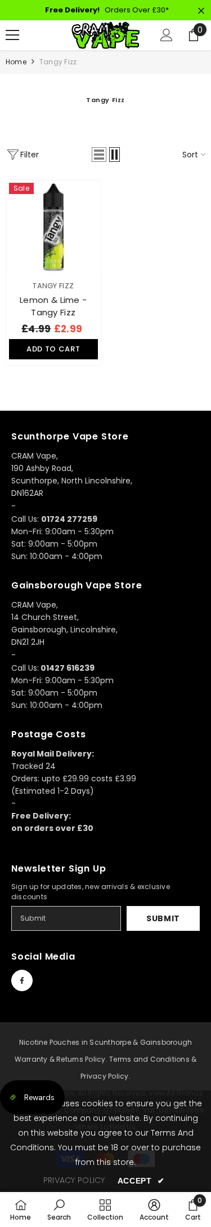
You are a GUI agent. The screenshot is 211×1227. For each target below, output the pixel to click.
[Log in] (166, 35)
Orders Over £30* (107, 10)
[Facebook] (22, 980)
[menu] (12, 35)
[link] (59, 1209)
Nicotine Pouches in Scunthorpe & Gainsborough (105, 1042)
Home (16, 62)
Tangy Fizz (58, 62)
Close (201, 11)
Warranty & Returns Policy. (61, 1059)
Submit (163, 918)
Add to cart (53, 349)
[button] (99, 154)
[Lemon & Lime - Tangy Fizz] (53, 227)
